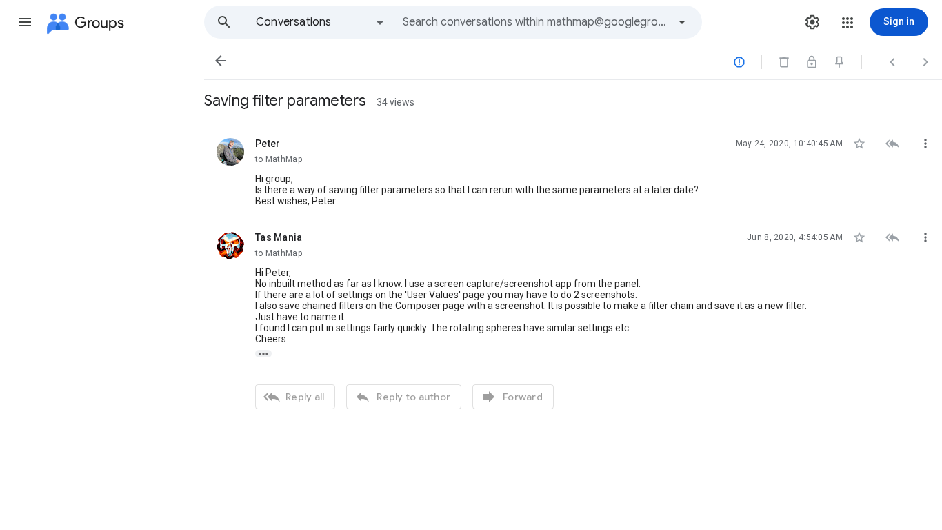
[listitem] (573, 168)
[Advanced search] (682, 22)
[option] (321, 22)
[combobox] (535, 22)
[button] (24, 22)
